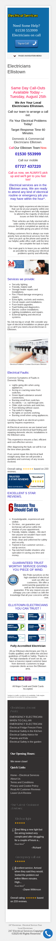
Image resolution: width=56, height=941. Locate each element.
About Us (15, 779)
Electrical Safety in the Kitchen (26, 731)
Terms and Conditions (22, 782)
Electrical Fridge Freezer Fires (26, 727)
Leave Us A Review (20, 793)
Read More (19, 844)
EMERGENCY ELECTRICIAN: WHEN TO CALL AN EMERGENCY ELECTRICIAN (26, 720)
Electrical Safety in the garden (25, 742)
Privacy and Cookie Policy (24, 786)
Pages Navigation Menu (30, 56)
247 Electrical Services (20, 931)
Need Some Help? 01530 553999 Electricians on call (26, 30)
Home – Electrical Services (24, 775)
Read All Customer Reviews (25, 789)
